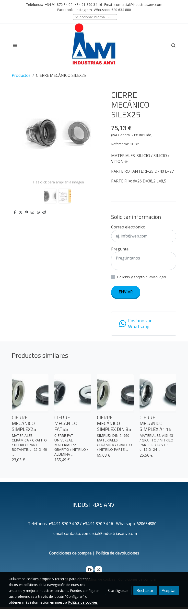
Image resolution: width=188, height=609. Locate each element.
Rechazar (145, 590)
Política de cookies (83, 602)
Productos (21, 75)
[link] (94, 45)
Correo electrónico (128, 227)
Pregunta (120, 249)
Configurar (118, 590)
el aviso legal (156, 277)
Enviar (126, 291)
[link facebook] (90, 569)
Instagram (83, 9)
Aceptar (169, 590)
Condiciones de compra (70, 553)
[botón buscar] (173, 45)
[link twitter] (98, 569)
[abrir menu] (15, 45)
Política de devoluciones (117, 553)
